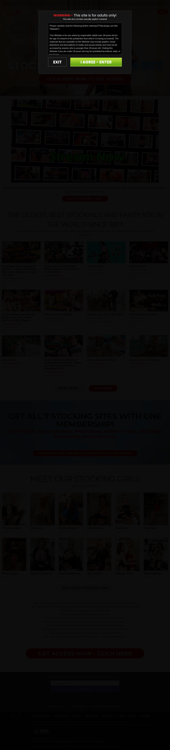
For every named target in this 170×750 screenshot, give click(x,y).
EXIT (57, 62)
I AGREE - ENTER (96, 62)
